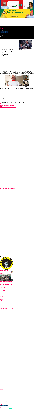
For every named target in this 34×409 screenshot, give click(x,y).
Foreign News (1, 28)
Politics (0, 34)
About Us (0, 407)
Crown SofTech (10, 408)
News (0, 26)
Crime (0, 27)
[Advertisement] (17, 22)
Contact (0, 406)
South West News (1, 35)
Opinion (0, 36)
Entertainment (1, 29)
